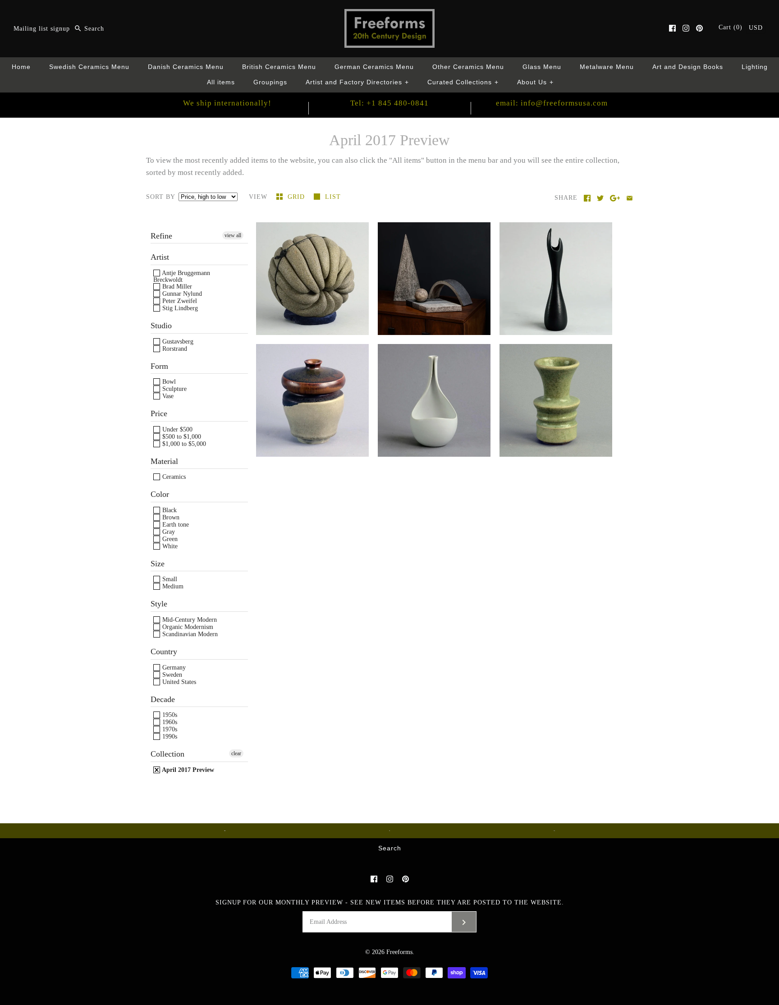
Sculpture (173, 388)
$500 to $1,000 (180, 436)
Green (169, 539)
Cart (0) (732, 27)
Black (168, 510)
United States (178, 682)
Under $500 (176, 429)
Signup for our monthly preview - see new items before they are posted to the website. (389, 902)
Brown (169, 517)
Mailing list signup (42, 28)
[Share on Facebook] (587, 198)
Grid (297, 196)
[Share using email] (629, 198)
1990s (168, 736)
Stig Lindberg (179, 308)
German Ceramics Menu (374, 67)
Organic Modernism (186, 627)
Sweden (171, 674)
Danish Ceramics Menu (186, 67)
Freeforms (399, 952)
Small (168, 579)
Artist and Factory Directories (357, 82)
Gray (167, 531)
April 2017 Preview (187, 769)
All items (221, 82)
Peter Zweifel (178, 301)
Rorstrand (173, 348)
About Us (535, 82)
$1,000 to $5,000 (183, 444)
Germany (173, 667)
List (333, 196)
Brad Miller (176, 286)
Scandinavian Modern (189, 634)
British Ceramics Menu (279, 67)
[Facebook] (672, 28)
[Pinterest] (699, 28)
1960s (168, 722)
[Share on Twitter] (600, 198)
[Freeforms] (389, 15)
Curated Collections (463, 82)
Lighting (755, 67)
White (169, 546)
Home (21, 67)
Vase (167, 396)
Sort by (160, 196)
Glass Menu (541, 67)
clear (236, 753)
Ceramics (173, 476)
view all (233, 235)
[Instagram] (686, 28)
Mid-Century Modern (188, 619)
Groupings (270, 82)
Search (389, 848)
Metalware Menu (607, 67)
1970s (168, 729)
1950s (168, 714)
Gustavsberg (176, 341)
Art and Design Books (687, 67)
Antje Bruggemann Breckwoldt (181, 276)
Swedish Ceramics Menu (89, 67)
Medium (171, 586)
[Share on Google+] (615, 198)
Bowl (168, 381)
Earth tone (174, 524)
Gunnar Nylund (181, 293)
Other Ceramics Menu (468, 67)
